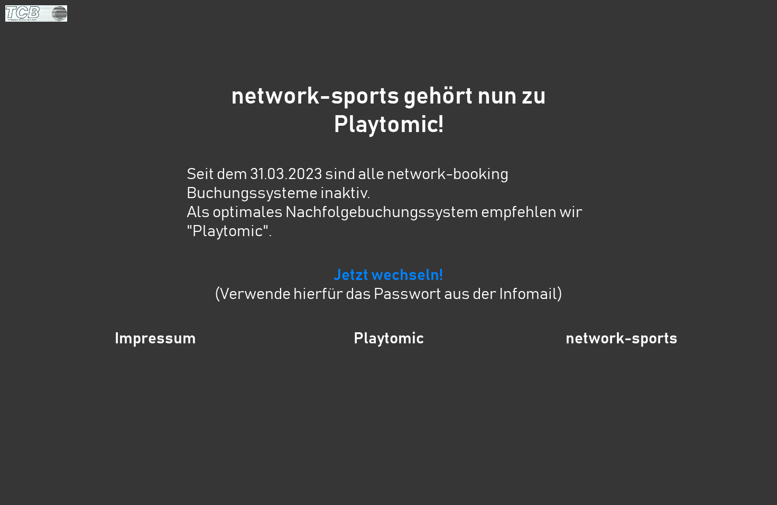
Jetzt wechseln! (388, 275)
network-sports (622, 339)
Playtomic (389, 339)
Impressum (155, 339)
